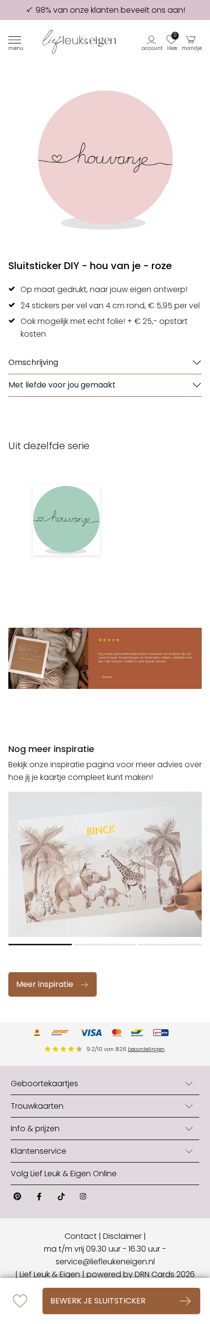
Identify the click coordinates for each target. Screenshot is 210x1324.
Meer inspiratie (44, 984)
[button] (153, 42)
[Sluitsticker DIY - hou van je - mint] (66, 520)
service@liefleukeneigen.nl (105, 1261)
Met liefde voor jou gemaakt (62, 384)
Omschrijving (33, 362)
